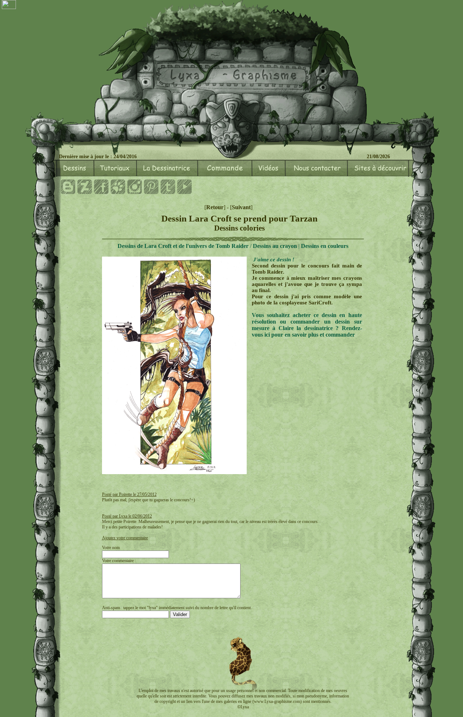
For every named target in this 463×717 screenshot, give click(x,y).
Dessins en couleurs (324, 246)
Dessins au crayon (275, 246)
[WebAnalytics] (9, 5)
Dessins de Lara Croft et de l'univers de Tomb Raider (183, 246)
